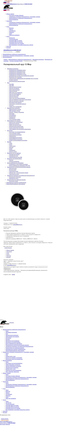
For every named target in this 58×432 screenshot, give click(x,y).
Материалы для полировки (15, 77)
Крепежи (9, 141)
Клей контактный (13, 91)
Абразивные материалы (38, 59)
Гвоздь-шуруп (12, 146)
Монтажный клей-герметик (15, 102)
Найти (18, 51)
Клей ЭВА (11, 85)
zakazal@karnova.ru (17, 224)
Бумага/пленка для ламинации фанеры (16, 179)
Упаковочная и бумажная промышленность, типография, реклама (24, 16)
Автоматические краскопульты (16, 126)
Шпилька (11, 147)
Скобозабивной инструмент (15, 137)
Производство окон (13, 155)
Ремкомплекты (12, 136)
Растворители (12, 116)
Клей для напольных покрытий (16, 101)
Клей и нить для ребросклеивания (17, 98)
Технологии (9, 21)
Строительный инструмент (15, 134)
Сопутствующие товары (14, 119)
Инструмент (10, 130)
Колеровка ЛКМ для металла (16, 42)
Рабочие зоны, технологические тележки (18, 172)
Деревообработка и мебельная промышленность (20, 18)
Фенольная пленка (13, 181)
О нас (7, 26)
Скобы (10, 143)
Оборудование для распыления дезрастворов (20, 129)
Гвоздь (10, 144)
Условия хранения (13, 80)
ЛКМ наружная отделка (14, 110)
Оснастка (11, 105)
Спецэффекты (12, 115)
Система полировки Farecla (16, 61)
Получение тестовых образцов (16, 15)
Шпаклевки (11, 113)
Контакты (8, 47)
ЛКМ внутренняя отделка (15, 109)
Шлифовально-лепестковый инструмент (18, 164)
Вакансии (11, 28)
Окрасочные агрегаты (14, 123)
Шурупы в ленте (13, 151)
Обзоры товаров (10, 14)
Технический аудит (13, 39)
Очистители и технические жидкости (17, 103)
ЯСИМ (13, 274)
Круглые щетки (12, 170)
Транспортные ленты (14, 174)
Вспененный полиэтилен (15, 177)
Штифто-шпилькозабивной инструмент (18, 140)
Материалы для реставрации (14, 153)
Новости (11, 29)
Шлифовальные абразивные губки (17, 73)
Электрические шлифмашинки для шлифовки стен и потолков (23, 78)
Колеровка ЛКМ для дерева (15, 40)
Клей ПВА (11, 84)
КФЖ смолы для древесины (15, 92)
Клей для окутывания (14, 88)
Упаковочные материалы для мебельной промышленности (21, 175)
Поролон (11, 160)
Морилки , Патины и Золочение (16, 112)
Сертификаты (12, 30)
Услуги (8, 36)
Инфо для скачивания (14, 35)
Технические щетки (13, 171)
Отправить (14, 287)
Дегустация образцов (5, 424)
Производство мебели (14, 154)
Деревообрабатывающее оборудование (15, 184)
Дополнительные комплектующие (17, 81)
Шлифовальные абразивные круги (17, 71)
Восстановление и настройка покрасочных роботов (21, 44)
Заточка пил (12, 37)
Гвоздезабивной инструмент (15, 139)
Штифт (10, 148)
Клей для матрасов (13, 96)
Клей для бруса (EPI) (14, 95)
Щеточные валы (13, 168)
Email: (6, 421)
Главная (5, 59)
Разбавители (12, 118)
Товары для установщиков (15, 106)
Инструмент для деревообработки (17, 132)
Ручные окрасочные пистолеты (16, 127)
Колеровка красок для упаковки (16, 43)
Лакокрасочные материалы (13, 108)
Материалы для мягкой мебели (14, 158)
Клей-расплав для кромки (15, 87)
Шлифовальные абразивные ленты (17, 70)
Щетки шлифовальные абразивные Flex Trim (19, 165)
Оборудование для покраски (13, 120)
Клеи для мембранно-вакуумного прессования (20, 99)
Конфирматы (12, 150)
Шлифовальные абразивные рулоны (17, 74)
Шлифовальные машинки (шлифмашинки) (16, 182)
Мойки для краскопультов (15, 125)
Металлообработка (13, 19)
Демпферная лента (13, 178)
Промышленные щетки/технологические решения (18, 167)
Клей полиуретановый (14, 89)
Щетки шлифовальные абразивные (15, 163)
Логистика (8, 46)
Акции (10, 33)
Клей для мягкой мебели (15, 94)
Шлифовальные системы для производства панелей (21, 75)
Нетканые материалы (14, 161)
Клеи (8, 82)
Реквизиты (11, 32)
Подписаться (7, 268)
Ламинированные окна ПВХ (15, 157)
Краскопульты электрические (16, 122)
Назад (7, 331)
